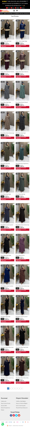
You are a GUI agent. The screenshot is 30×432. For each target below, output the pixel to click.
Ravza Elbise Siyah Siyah (6, 102)
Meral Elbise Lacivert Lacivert (7, 224)
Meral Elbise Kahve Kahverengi (22, 224)
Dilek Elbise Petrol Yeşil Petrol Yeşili (22, 163)
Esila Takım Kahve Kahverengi (7, 347)
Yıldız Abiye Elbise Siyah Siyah (22, 347)
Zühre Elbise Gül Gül (20, 255)
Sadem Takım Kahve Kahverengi (22, 71)
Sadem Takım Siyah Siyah (6, 41)
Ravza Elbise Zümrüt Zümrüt (22, 102)
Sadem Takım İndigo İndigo (21, 41)
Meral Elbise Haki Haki (20, 194)
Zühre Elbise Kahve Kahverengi (22, 286)
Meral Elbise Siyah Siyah (6, 194)
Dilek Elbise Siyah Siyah (21, 133)
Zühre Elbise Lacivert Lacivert (7, 286)
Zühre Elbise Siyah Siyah (6, 255)
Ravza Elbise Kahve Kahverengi (7, 133)
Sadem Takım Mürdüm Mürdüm (7, 71)
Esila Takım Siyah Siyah (5, 316)
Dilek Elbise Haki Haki (5, 163)
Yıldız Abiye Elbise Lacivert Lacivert (7, 377)
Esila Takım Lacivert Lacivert (21, 316)
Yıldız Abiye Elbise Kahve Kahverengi (22, 377)
